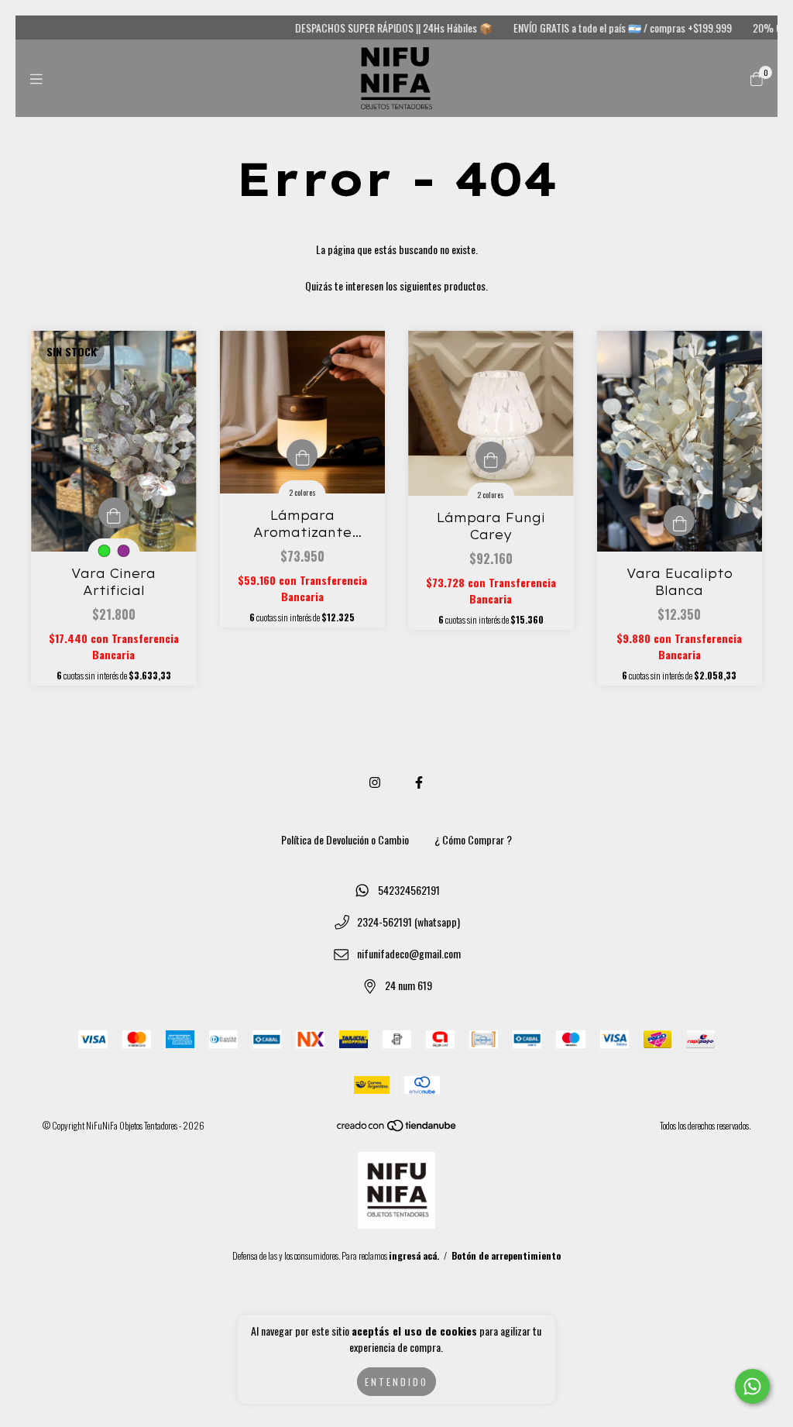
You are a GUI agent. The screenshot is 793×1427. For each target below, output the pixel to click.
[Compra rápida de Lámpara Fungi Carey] (490, 457)
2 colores (302, 492)
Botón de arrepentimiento (506, 1255)
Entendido (396, 1381)
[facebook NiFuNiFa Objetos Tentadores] (419, 781)
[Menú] (36, 78)
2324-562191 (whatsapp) (408, 921)
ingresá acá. (414, 1255)
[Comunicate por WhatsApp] (752, 1386)
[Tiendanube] (397, 1128)
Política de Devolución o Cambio (345, 839)
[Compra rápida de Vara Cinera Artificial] (113, 512)
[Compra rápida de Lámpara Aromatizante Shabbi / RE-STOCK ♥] (302, 454)
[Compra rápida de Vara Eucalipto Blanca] (679, 520)
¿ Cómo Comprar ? (473, 839)
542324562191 (409, 890)
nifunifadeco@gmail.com (409, 953)
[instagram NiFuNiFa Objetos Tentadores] (375, 781)
